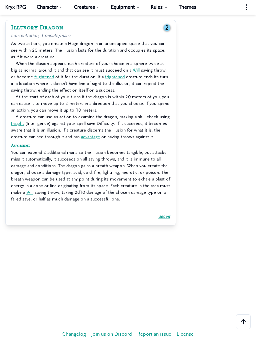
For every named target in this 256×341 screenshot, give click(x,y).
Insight (17, 123)
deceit (164, 216)
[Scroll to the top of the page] (243, 321)
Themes (187, 7)
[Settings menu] (246, 7)
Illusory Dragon (37, 27)
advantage (90, 137)
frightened (44, 77)
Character (47, 7)
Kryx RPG (15, 7)
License (185, 334)
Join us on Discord (111, 334)
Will (136, 70)
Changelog (74, 334)
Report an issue (154, 334)
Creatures (84, 7)
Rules (157, 7)
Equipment (123, 7)
